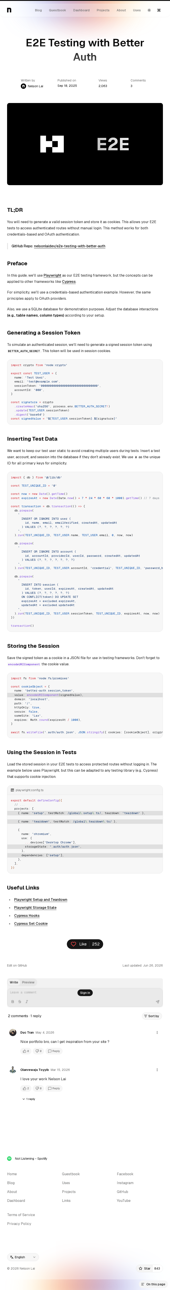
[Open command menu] (159, 10)
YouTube (124, 1200)
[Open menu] (157, 1032)
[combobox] (23, 1257)
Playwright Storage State (35, 907)
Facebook (125, 1174)
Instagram (125, 1183)
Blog (38, 10)
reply (31, 1099)
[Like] (26, 1051)
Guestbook (57, 10)
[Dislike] (38, 1051)
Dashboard (81, 10)
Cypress (69, 281)
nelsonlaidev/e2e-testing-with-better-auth (69, 246)
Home (12, 1174)
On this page (155, 1284)
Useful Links (23, 887)
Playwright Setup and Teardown (40, 899)
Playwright (52, 275)
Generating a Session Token (43, 332)
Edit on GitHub (17, 965)
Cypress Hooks (27, 915)
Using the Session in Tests (42, 752)
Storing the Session (33, 645)
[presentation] (85, 552)
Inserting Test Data (32, 438)
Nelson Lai (35, 86)
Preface (17, 263)
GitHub (122, 1191)
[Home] (9, 10)
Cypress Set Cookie (31, 923)
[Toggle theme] (149, 10)
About (121, 10)
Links (66, 1200)
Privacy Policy (19, 1223)
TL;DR (15, 209)
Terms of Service (21, 1215)
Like (83, 944)
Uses (137, 10)
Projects (103, 10)
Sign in (85, 993)
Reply (56, 1051)
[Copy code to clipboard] (157, 364)
